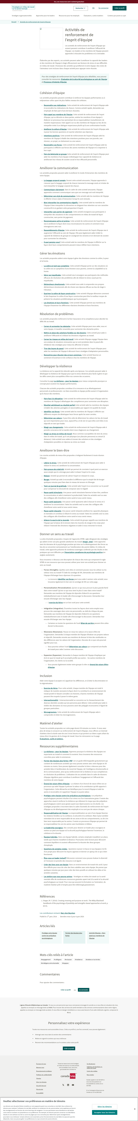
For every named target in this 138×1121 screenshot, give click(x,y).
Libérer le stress (50, 463)
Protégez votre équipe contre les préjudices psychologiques (49, 935)
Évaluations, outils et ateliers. (51, 739)
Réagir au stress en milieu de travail (58, 434)
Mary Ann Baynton (68, 913)
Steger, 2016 (87, 542)
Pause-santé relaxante (52, 511)
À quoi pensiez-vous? (52, 242)
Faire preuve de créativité (54, 469)
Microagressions (50, 712)
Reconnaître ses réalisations (55, 105)
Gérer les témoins (105, 1106)
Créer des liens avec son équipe (56, 864)
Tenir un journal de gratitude (55, 486)
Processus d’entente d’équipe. (55, 82)
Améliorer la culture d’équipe (55, 129)
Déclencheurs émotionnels (54, 284)
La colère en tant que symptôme (56, 266)
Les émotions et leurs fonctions (56, 303)
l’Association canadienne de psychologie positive (83, 552)
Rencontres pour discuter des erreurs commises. (63, 355)
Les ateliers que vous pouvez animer (58, 876)
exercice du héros (56, 602)
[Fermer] (135, 1109)
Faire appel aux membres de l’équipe (58, 114)
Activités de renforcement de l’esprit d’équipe (35, 22)
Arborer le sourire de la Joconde (56, 520)
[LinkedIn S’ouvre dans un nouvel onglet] (68, 1085)
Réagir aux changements (53, 427)
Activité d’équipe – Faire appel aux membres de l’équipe (97, 935)
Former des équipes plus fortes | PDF (58, 761)
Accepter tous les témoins (104, 1112)
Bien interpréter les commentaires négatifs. (61, 202)
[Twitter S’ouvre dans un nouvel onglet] (63, 1085)
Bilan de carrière (87, 623)
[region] (69, 1109)
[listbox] (74, 961)
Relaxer (47, 476)
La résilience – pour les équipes (66, 381)
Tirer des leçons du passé (54, 348)
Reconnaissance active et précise (57, 221)
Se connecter (103, 8)
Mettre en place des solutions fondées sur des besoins (65, 333)
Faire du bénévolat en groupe (55, 154)
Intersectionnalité (51, 700)
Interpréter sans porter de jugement (58, 212)
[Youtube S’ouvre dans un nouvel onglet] (73, 1085)
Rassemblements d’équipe (54, 230)
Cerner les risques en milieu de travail (58, 339)
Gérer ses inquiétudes (52, 275)
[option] (46, 959)
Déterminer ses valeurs (78, 646)
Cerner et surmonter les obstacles (57, 326)
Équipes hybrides (50, 837)
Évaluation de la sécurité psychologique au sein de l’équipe (84, 79)
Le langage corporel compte (55, 180)
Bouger (47, 479)
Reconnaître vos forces (53, 145)
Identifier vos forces (52, 411)
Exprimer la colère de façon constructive (59, 293)
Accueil (14, 22)
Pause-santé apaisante (52, 502)
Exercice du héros (51, 688)
